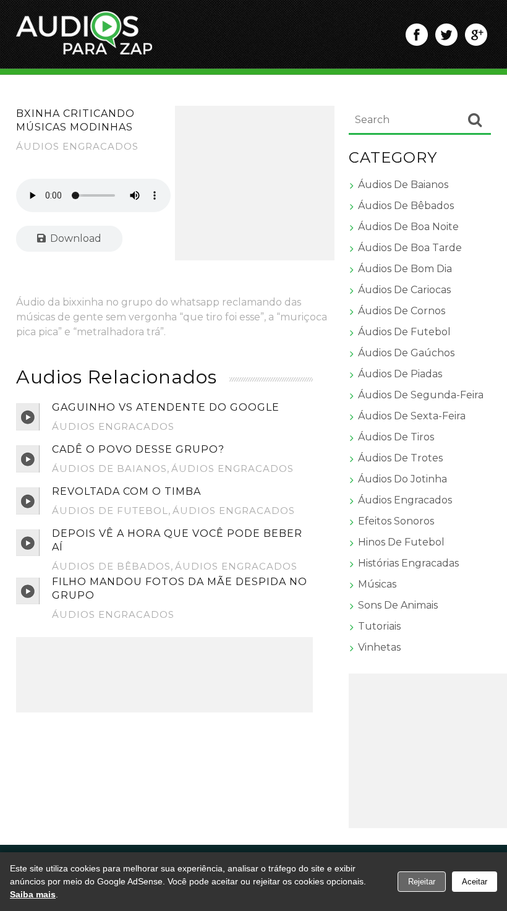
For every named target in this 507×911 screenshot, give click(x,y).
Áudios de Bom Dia (405, 269)
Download (74, 238)
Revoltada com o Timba (126, 491)
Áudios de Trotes (400, 458)
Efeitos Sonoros (396, 521)
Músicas (377, 584)
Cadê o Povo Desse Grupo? (138, 449)
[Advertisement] (255, 183)
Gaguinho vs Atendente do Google (165, 407)
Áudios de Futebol (110, 510)
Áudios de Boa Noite (408, 227)
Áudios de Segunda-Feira (421, 395)
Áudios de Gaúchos (406, 353)
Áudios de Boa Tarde (410, 248)
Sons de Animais (398, 605)
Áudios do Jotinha (402, 479)
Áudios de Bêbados (111, 566)
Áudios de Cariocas (404, 290)
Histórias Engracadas (408, 563)
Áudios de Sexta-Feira (412, 416)
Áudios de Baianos (109, 468)
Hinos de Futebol (401, 542)
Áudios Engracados (77, 146)
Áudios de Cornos (401, 311)
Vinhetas (379, 647)
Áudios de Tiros (396, 437)
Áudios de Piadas (400, 374)
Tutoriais (379, 626)
